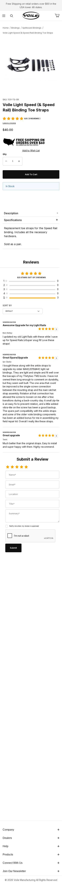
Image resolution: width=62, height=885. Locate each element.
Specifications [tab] (13, 220)
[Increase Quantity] (19, 161)
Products (8, 854)
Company (8, 829)
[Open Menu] (4, 16)
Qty (5, 154)
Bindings (15, 28)
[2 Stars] (12, 467)
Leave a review (9, 123)
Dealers (7, 838)
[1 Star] (7, 467)
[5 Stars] (26, 467)
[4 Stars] (21, 467)
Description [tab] (11, 213)
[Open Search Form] (12, 16)
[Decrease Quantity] (6, 161)
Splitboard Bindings (31, 28)
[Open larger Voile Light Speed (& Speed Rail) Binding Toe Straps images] (31, 65)
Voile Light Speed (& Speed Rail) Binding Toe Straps (28, 33)
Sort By (7, 305)
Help (5, 846)
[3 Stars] (17, 467)
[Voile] (31, 15)
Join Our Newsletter (14, 871)
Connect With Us (12, 862)
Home (6, 28)
